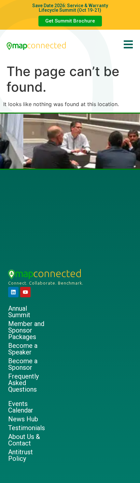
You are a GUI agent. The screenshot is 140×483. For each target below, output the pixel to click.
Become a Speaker (22, 348)
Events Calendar (20, 406)
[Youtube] (25, 292)
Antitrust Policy (20, 455)
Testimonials (26, 428)
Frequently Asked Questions (23, 383)
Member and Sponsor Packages (26, 330)
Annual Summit (19, 311)
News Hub (23, 419)
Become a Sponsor (22, 364)
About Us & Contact (24, 439)
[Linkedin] (13, 292)
